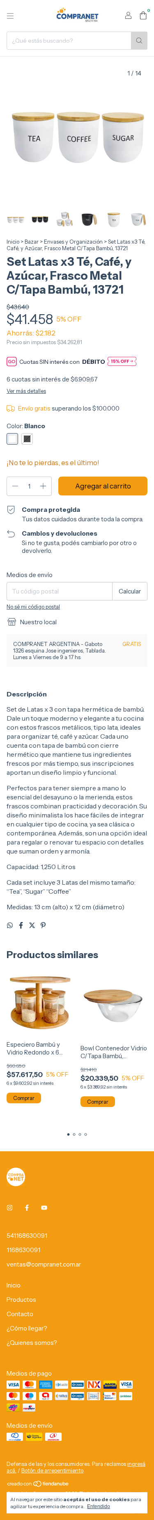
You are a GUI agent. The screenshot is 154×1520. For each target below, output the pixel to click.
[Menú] (10, 16)
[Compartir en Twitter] (33, 925)
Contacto (20, 1314)
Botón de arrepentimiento (52, 1470)
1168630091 (23, 1250)
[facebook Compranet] (27, 1208)
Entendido (98, 1506)
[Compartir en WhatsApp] (10, 925)
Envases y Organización (73, 241)
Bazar (32, 241)
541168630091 (27, 1235)
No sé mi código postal (33, 606)
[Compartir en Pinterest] (43, 925)
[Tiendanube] (38, 1485)
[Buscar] (139, 41)
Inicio (13, 241)
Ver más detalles (26, 391)
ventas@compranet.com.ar (44, 1264)
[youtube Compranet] (44, 1208)
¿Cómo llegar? (27, 1328)
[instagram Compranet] (10, 1208)
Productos (21, 1299)
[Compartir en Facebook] (21, 925)
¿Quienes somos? (32, 1343)
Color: (26, 426)
